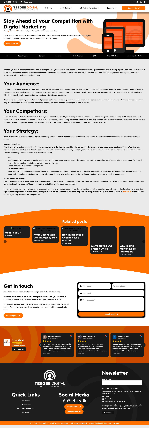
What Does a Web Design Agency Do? (45, 236)
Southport (108, 423)
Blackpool (99, 423)
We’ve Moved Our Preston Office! (101, 236)
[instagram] (133, 2)
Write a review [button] (18, 349)
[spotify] (144, 2)
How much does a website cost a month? (73, 237)
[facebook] (130, 2)
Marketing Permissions (110, 388)
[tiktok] (137, 2)
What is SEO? (13, 232)
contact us (127, 192)
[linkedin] (141, 2)
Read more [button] (46, 353)
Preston (91, 423)
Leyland (83, 423)
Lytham (116, 423)
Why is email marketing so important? (128, 237)
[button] (5, 241)
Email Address (108, 379)
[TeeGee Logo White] (50, 371)
